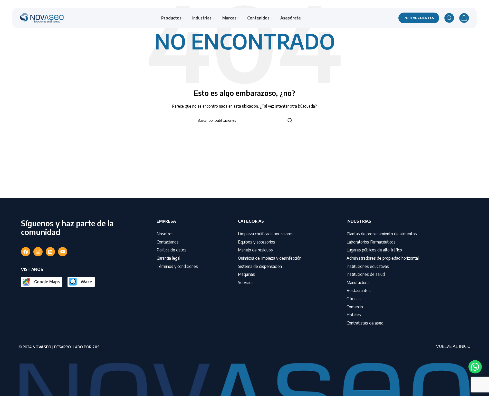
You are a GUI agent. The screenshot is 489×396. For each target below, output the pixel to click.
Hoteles (354, 314)
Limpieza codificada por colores (265, 233)
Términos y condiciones (177, 266)
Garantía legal (168, 258)
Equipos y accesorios (256, 242)
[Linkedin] (50, 251)
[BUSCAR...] (290, 120)
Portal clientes (419, 18)
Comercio (355, 306)
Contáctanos (168, 242)
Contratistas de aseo (365, 323)
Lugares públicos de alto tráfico (374, 249)
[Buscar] (449, 18)
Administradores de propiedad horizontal (383, 258)
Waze (86, 281)
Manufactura (358, 282)
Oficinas (354, 298)
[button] (475, 366)
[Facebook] (25, 251)
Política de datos (171, 249)
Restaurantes (359, 290)
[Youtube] (62, 251)
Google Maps (47, 281)
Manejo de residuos (255, 249)
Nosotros (165, 233)
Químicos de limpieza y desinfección (269, 258)
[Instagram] (38, 251)
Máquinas (246, 274)
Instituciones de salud (366, 274)
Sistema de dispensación (260, 266)
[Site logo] (42, 17)
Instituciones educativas (368, 266)
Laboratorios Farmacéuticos (371, 242)
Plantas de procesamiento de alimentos (382, 233)
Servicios (246, 282)
